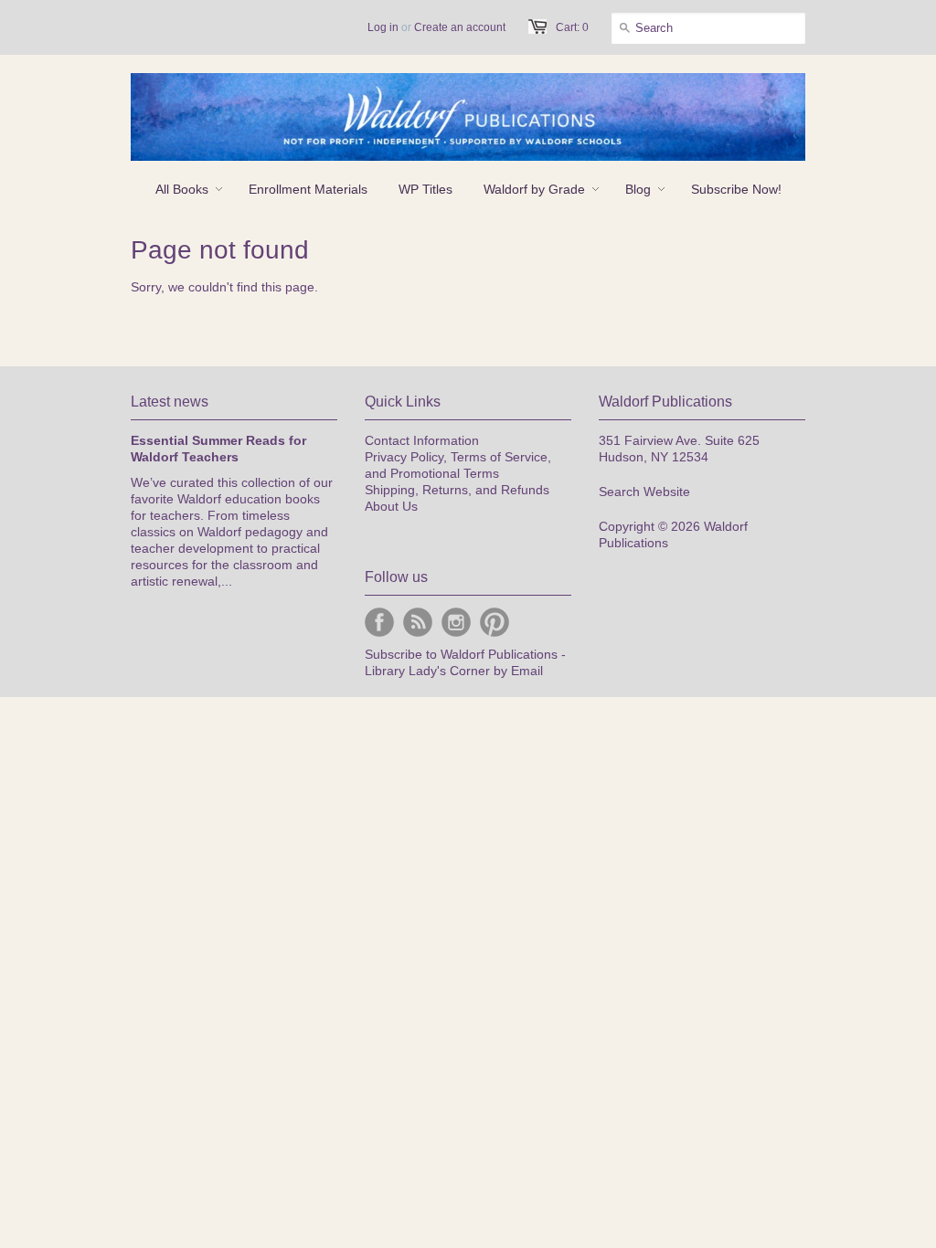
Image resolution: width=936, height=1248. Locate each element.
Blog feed (417, 622)
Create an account (459, 27)
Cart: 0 (572, 27)
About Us (391, 506)
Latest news (169, 401)
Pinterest (494, 622)
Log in (383, 27)
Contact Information (422, 440)
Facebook (379, 622)
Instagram (456, 622)
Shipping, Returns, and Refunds (457, 489)
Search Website (644, 491)
